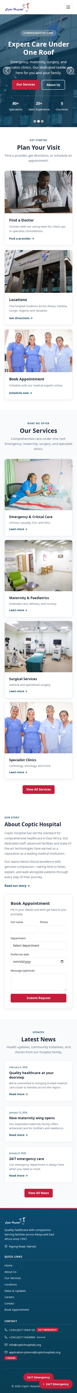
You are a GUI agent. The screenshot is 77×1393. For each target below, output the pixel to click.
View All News (38, 1193)
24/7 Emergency (38, 1377)
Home (8, 1265)
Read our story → (17, 886)
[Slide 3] (42, 121)
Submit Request (38, 998)
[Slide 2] (38, 121)
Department (18, 938)
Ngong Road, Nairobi (22, 1246)
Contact (9, 1303)
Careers (9, 1297)
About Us (53, 85)
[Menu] (68, 7)
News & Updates (15, 1291)
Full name (17, 922)
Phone (44, 922)
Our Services (25, 84)
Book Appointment (16, 1309)
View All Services (38, 789)
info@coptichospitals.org (25, 1345)
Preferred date (20, 954)
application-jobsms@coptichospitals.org (33, 1354)
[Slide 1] (34, 121)
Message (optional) (22, 970)
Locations (10, 1284)
